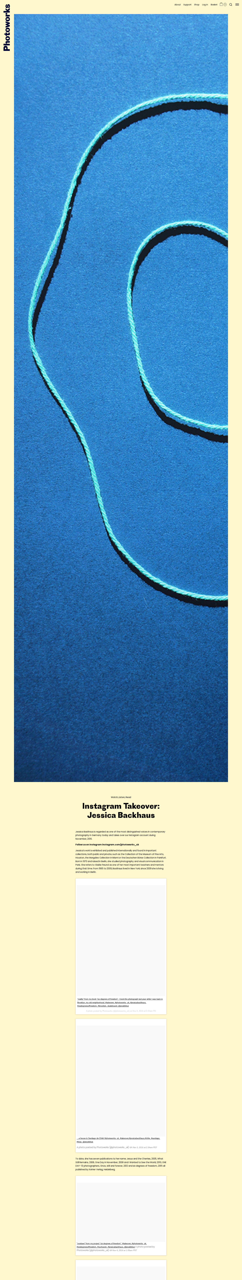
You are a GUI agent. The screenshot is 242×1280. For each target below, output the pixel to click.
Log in (205, 4)
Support (187, 4)
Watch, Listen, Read (121, 797)
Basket (214, 4)
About (177, 4)
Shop (196, 4)
